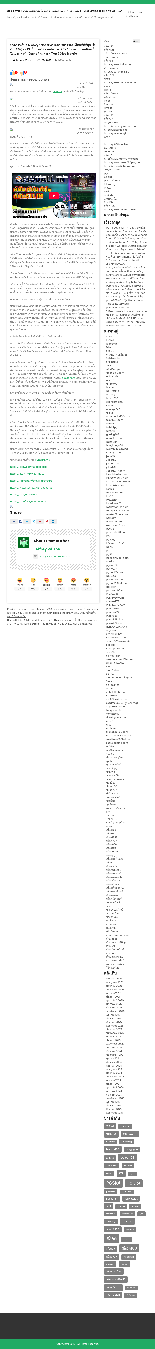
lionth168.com (114, 492)
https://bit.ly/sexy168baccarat (28, 467)
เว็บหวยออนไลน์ (114, 957)
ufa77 (109, 721)
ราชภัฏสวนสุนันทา (116, 822)
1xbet (107, 100)
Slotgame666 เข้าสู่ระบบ (120, 677)
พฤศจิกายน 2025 (115, 1011)
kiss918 (108, 108)
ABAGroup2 (113, 369)
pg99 (109, 554)
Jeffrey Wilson (23, 60)
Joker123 (111, 460)
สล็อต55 (126, 1239)
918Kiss (110, 351)
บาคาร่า (57, 91)
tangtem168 (113, 710)
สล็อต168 (109, 50)
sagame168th (114, 634)
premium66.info (115, 590)
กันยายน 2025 (114, 1018)
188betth (111, 344)
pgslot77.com (114, 572)
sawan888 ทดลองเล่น (118, 641)
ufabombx (112, 728)
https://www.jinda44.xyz (118, 64)
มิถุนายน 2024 (114, 1073)
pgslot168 (112, 565)
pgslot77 (111, 568)
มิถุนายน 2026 (114, 986)
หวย (108, 906)
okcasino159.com (116, 525)
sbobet (110, 645)
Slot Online (112, 670)
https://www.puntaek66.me (120, 209)
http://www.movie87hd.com (121, 159)
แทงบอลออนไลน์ (115, 960)
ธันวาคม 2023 (114, 1094)
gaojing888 (112, 434)
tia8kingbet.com (116, 717)
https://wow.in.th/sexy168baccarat (31, 487)
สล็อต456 (109, 206)
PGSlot (110, 561)
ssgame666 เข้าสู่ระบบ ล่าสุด (122, 703)
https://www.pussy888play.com (123, 162)
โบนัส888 (131, 1295)
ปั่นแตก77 (111, 790)
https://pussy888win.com (119, 166)
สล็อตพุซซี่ (111, 866)
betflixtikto (112, 391)
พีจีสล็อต (110, 801)
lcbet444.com (115, 485)
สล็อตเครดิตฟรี (114, 877)
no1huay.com (114, 521)
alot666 (110, 380)
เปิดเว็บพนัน (112, 931)
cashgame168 (114, 402)
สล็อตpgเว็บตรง (114, 859)
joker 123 (109, 155)
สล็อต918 (111, 848)
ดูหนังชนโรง (110, 198)
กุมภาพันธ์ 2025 (115, 1044)
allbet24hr (112, 376)
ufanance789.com (117, 732)
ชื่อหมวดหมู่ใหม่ (115, 757)
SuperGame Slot (116, 706)
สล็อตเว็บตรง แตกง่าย (115, 53)
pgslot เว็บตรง (112, 180)
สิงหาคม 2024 (114, 1065)
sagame (109, 151)
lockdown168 (114, 503)
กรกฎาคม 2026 (114, 982)
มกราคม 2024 (114, 1091)
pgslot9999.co (114, 579)
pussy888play (114, 619)
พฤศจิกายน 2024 (115, 1055)
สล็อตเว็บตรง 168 (115, 888)
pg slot (108, 111)
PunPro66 (112, 594)
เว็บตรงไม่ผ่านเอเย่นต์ (117, 935)
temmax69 (112, 714)
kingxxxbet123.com (117, 478)
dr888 (109, 412)
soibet (110, 688)
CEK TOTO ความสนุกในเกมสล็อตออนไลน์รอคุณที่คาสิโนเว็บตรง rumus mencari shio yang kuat (64, 11)
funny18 (108, 104)
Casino (110, 405)
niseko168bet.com (117, 514)
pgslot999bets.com (117, 583)
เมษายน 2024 (113, 1080)
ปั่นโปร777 (112, 793)
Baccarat (111, 387)
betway (110, 394)
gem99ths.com (115, 438)
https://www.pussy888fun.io (120, 82)
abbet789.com (115, 373)
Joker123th (111, 1165)
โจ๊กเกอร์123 (112, 967)
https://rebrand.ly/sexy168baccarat (31, 480)
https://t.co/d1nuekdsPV (24, 494)
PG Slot (110, 539)
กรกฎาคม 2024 (115, 1069)
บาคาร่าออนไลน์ (115, 779)
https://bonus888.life (116, 71)
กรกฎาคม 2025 (114, 1026)
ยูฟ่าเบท (110, 815)
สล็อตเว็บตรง (111, 57)
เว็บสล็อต (111, 953)
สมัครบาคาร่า (69, 378)
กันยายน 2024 (114, 1062)
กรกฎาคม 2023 (114, 1113)
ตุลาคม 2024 (113, 1058)
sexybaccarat (112, 169)
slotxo (107, 90)
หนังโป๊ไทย (110, 97)
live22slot (111, 500)
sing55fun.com (115, 663)
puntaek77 (112, 612)
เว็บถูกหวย (111, 938)
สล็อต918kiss (113, 851)
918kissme (112, 362)
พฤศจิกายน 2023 (115, 1098)
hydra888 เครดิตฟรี (117, 449)
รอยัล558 (111, 819)
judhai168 (128, 1165)
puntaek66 (112, 608)
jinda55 (110, 456)
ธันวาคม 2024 (114, 1051)
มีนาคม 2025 (113, 1040)
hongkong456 (114, 445)
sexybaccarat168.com (119, 659)
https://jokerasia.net (116, 129)
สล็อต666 (111, 837)
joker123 (108, 46)
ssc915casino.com (116, 699)
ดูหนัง (107, 191)
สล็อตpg (110, 855)
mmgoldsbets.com (117, 510)
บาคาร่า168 (112, 775)
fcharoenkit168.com (118, 416)
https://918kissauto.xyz (117, 144)
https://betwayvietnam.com (121, 126)
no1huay (111, 518)
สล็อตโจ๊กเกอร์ (114, 899)
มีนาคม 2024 (113, 1084)
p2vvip (110, 529)
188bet (110, 340)
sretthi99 (111, 695)
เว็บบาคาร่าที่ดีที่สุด (116, 942)
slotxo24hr (112, 685)
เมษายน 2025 (113, 1036)
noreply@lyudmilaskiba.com (56, 556)
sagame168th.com (117, 637)
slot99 (107, 79)
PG (108, 536)
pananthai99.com (116, 532)
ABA (108, 365)
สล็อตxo (110, 862)
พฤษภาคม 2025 (115, 1033)
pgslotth (111, 587)
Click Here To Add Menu (134, 14)
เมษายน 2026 (113, 993)
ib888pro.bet (114, 452)
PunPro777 (112, 601)
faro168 (108, 202)
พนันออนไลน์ (113, 797)
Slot (108, 666)
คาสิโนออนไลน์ (114, 750)
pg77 (109, 550)
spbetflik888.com (116, 692)
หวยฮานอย (112, 917)
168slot (110, 336)
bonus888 (112, 398)
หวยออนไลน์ (113, 913)
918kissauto (113, 358)
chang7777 (113, 409)
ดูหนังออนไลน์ (113, 764)
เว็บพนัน (110, 946)
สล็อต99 (110, 1248)
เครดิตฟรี (111, 928)
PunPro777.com (115, 605)
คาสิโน (110, 746)
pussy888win (114, 623)
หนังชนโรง (110, 148)
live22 (107, 188)
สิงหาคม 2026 (114, 978)
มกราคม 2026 (114, 1004)
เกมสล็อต (111, 924)
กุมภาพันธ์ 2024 (115, 1087)
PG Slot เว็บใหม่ (115, 543)
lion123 (110, 489)
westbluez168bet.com (119, 739)
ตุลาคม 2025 (113, 1015)
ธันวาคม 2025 (114, 1007)
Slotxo (110, 681)
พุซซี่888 (111, 804)
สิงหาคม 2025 (114, 1022)
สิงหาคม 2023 (114, 1109)
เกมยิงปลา (111, 920)
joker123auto (113, 463)
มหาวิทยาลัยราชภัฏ (116, 808)
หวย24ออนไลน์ (114, 909)
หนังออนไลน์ (113, 902)
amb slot (111, 383)
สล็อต (109, 826)
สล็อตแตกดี (112, 895)
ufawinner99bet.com (118, 735)
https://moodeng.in (115, 133)
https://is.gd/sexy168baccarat (28, 501)
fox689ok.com (114, 420)
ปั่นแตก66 (111, 786)
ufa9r (109, 724)
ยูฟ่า (108, 811)
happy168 (112, 441)
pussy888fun (131, 1198)
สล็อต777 (109, 119)
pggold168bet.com (117, 558)
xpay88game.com (117, 743)
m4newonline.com (117, 507)
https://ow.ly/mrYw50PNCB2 (27, 474)
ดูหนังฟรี (108, 195)
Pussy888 (111, 616)
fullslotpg (109, 184)
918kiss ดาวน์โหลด (116, 354)
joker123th (112, 467)
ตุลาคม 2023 (113, 1102)
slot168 (110, 674)
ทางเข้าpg (111, 768)
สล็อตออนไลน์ (113, 873)
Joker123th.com (115, 470)
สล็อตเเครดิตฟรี (114, 891)
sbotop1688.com (116, 648)
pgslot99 (111, 576)
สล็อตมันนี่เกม (113, 870)
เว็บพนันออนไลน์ (115, 949)
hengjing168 (132, 1149)
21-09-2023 (44, 60)
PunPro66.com (115, 597)
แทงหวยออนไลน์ (115, 964)
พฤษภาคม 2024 (115, 1076)
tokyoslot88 (111, 122)
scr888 (110, 652)
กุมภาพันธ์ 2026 (115, 1000)
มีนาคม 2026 (113, 996)
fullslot (110, 423)
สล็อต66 (108, 61)
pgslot (108, 137)
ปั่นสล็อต (110, 782)
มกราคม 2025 (114, 1047)
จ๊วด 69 (110, 753)
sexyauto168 (113, 655)
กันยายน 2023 (113, 1105)
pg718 (109, 547)
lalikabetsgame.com (118, 481)
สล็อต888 (109, 75)
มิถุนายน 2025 (114, 1029)
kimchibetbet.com (117, 474)
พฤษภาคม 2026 (115, 989)
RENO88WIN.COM (116, 626)
